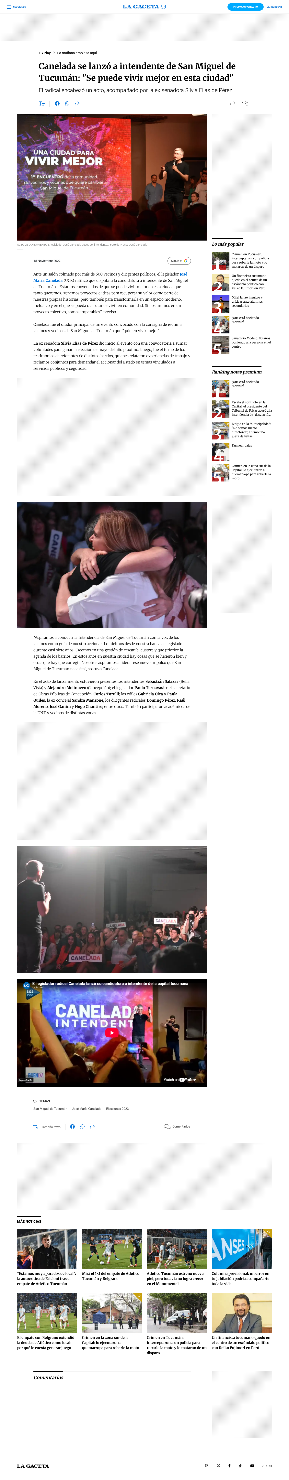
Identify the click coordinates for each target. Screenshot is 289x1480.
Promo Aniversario (245, 6)
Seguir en (176, 260)
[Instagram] (206, 1466)
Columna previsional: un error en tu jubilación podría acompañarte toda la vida (240, 1278)
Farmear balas (242, 445)
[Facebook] (229, 1466)
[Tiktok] (240, 1466)
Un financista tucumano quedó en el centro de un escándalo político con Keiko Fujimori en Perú (241, 1342)
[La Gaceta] (144, 7)
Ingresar (276, 6)
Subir (269, 1466)
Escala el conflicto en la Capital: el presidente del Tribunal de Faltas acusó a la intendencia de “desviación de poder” (252, 410)
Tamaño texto (51, 1127)
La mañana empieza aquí (77, 53)
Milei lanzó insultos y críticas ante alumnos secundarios (247, 302)
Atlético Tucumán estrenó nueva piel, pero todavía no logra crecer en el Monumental (175, 1278)
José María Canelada (86, 1109)
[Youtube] (252, 1466)
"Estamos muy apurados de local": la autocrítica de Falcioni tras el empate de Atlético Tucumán (46, 1278)
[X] (218, 1466)
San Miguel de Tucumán (50, 1109)
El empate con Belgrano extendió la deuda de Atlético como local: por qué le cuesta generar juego (45, 1342)
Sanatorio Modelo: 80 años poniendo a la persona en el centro (251, 342)
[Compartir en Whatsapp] (67, 104)
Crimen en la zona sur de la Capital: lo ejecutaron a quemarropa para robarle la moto (110, 1342)
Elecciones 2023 (117, 1109)
